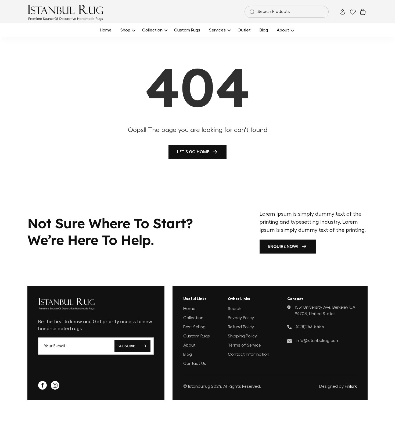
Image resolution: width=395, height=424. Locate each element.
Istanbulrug (199, 386)
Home (189, 309)
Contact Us (194, 363)
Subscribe (127, 346)
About (189, 345)
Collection (193, 318)
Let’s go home (193, 152)
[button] (127, 30)
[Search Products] (251, 12)
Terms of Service (244, 345)
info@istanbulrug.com (318, 341)
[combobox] (287, 12)
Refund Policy (241, 327)
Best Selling (194, 327)
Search (234, 309)
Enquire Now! (283, 246)
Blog (187, 354)
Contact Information (248, 354)
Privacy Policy (241, 318)
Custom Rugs (196, 336)
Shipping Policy (242, 336)
